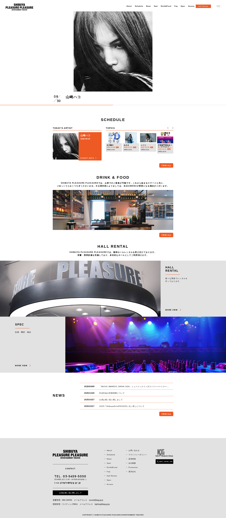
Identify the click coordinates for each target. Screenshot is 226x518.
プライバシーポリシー (138, 455)
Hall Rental (112, 476)
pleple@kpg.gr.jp (70, 482)
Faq (176, 6)
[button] (167, 128)
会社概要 (132, 463)
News (148, 6)
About (129, 6)
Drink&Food (166, 6)
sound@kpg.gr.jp (96, 500)
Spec (183, 6)
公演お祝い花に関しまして (70, 493)
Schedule (139, 6)
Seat (156, 6)
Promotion (133, 467)
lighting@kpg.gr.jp (102, 504)
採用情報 (132, 459)
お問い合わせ (134, 450)
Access (191, 6)
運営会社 (132, 472)
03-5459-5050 (74, 476)
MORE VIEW (171, 310)
